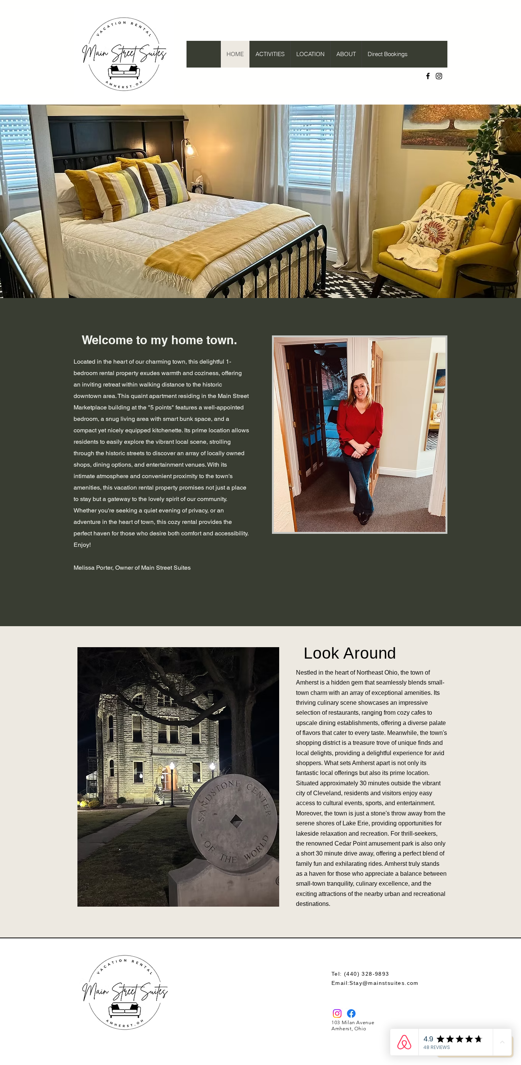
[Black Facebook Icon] (428, 76)
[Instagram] (439, 76)
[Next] (479, 201)
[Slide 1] (260, 283)
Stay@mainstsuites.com (383, 983)
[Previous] (42, 201)
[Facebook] (351, 1013)
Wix (292, 1062)
